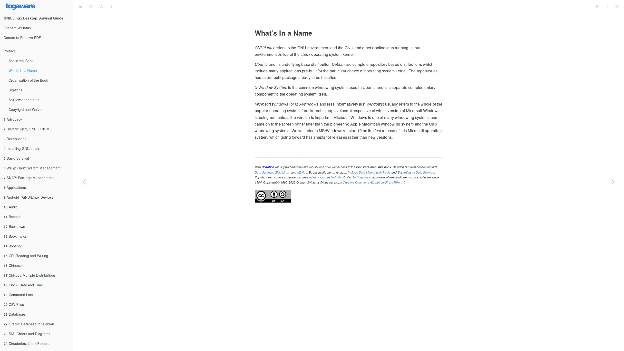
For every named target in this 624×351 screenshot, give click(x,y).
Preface (10, 51)
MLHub (302, 172)
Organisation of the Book (28, 80)
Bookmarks (15, 236)
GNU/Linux (282, 172)
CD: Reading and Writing (26, 255)
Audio (11, 207)
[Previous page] (84, 181)
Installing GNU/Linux (21, 148)
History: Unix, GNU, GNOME (28, 129)
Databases (15, 314)
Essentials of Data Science (416, 172)
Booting (12, 246)
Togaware (364, 177)
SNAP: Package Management (29, 177)
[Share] (617, 6)
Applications (15, 187)
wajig (321, 177)
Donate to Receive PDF (22, 37)
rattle (312, 177)
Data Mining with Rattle (375, 172)
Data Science (264, 172)
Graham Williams (17, 27)
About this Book (21, 60)
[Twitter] (597, 6)
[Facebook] (607, 6)
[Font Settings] (101, 6)
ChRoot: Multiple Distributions (30, 275)
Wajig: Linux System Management (32, 168)
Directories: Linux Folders (26, 343)
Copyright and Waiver (26, 109)
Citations (15, 90)
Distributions (15, 138)
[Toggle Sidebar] (80, 6)
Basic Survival (16, 158)
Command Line (18, 294)
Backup (12, 216)
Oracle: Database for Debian (29, 324)
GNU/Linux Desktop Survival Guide (353, 6)
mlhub (336, 177)
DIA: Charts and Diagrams (27, 333)
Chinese (13, 265)
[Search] (91, 6)
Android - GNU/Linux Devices (28, 197)
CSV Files (14, 304)
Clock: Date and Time (23, 285)
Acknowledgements (24, 99)
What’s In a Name (23, 70)
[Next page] (613, 181)
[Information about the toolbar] (111, 6)
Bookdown (14, 226)
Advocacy (13, 119)
